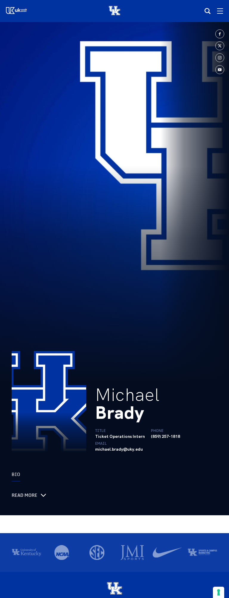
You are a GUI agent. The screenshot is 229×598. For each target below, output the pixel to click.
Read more (24, 495)
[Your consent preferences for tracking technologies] (218, 592)
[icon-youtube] (219, 69)
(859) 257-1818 (165, 436)
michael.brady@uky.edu (119, 449)
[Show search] (207, 11)
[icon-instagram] (219, 57)
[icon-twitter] (219, 45)
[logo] (114, 588)
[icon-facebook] (219, 33)
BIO (16, 474)
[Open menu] (220, 11)
